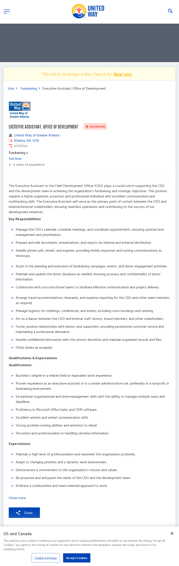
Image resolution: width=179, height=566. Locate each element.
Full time (15, 158)
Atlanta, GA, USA (26, 140)
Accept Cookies (77, 557)
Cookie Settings (46, 557)
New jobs (123, 74)
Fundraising (29, 88)
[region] (89, 546)
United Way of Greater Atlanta (36, 135)
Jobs (11, 88)
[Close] (172, 533)
